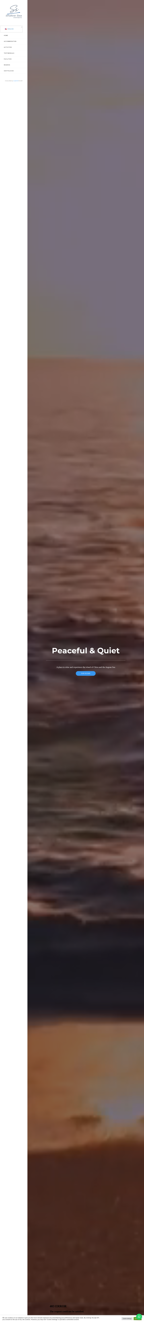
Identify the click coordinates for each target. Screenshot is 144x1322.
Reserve (7, 65)
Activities (8, 47)
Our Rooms (85, 673)
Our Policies (9, 71)
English (10, 29)
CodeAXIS (15, 80)
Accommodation (10, 41)
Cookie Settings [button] (127, 1318)
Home (6, 35)
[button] (139, 1317)
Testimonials (9, 53)
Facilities (8, 59)
